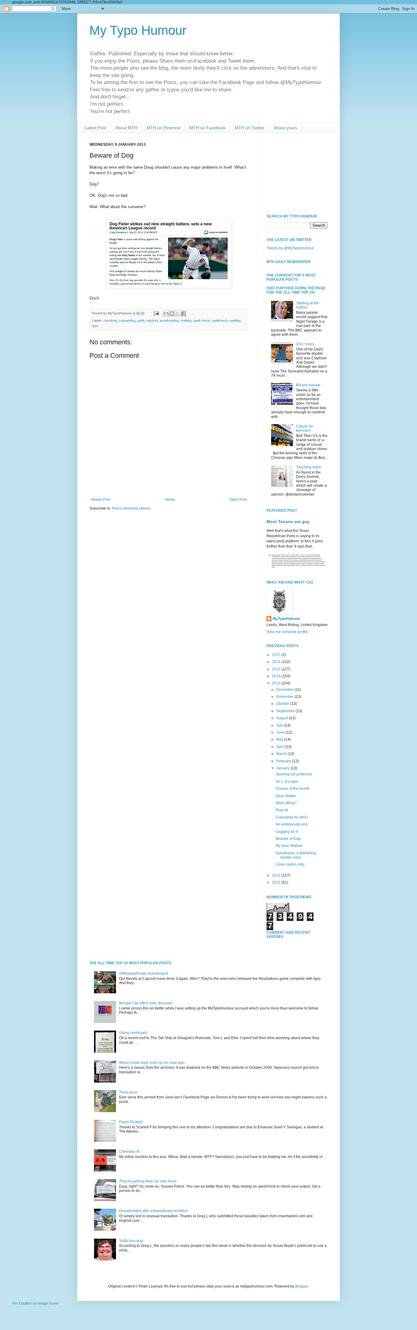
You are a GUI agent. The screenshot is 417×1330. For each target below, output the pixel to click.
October (283, 704)
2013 (276, 683)
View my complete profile (287, 632)
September (286, 711)
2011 (276, 882)
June (280, 732)
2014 (276, 676)
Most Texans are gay (288, 521)
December (285, 689)
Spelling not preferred (294, 774)
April (280, 747)
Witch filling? (286, 803)
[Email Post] (156, 313)
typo (95, 326)
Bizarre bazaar (308, 385)
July (280, 725)
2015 (276, 669)
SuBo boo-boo (131, 1241)
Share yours (285, 127)
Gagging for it (287, 832)
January (283, 768)
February (284, 761)
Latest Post (95, 127)
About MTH (126, 127)
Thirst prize (128, 1092)
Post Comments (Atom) (131, 508)
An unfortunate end (291, 824)
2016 (276, 662)
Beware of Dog (288, 839)
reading (185, 320)
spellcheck (220, 320)
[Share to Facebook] (183, 313)
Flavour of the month (293, 788)
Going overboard (133, 1033)
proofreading (169, 320)
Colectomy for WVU (292, 817)
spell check (201, 320)
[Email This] (166, 313)
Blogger (301, 1286)
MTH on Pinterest (163, 127)
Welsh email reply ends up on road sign (152, 1063)
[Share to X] (178, 313)
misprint (152, 320)
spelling (235, 320)
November (285, 696)
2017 (276, 655)
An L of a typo (287, 781)
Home (170, 499)
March (282, 754)
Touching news (308, 467)
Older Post (238, 499)
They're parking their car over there (148, 1181)
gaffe (141, 320)
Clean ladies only (290, 864)
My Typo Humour (138, 30)
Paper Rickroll (131, 1122)
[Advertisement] (297, 172)
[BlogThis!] (172, 313)
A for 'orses (305, 344)
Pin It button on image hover (35, 1303)
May (280, 739)
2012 (276, 875)
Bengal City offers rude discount (145, 1003)
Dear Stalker (286, 796)
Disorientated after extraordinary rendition (153, 1211)
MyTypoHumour (286, 619)
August (282, 718)
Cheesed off (129, 1151)
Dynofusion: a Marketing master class (296, 855)
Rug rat (282, 810)
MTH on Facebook (208, 127)
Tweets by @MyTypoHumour (290, 248)
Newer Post (100, 499)
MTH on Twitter (249, 127)
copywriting (127, 320)
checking (110, 320)
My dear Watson (289, 846)
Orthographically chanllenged (143, 973)
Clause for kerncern (304, 428)
